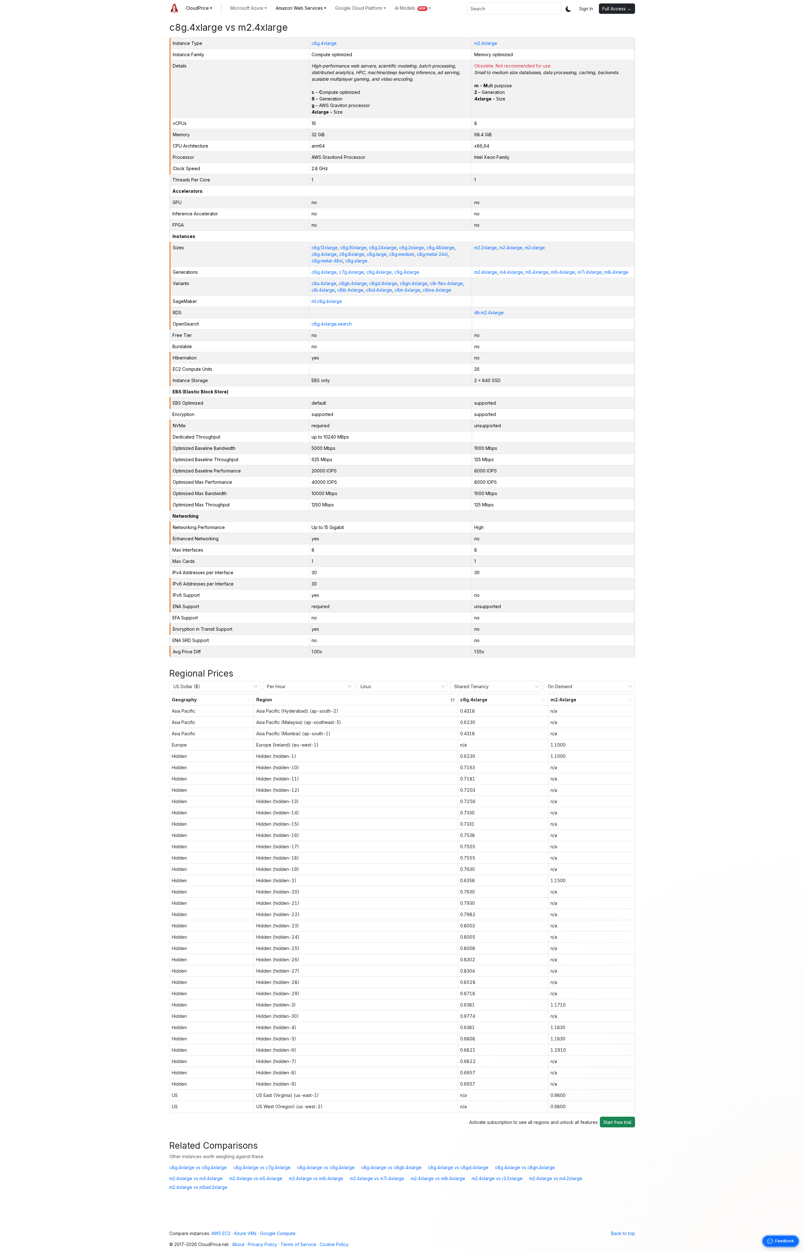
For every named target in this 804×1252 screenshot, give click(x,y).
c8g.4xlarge (324, 43)
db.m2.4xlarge (489, 312)
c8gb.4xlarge (353, 283)
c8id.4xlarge (379, 290)
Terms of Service (298, 1244)
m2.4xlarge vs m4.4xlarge (196, 1178)
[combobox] (514, 8)
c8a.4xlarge (324, 283)
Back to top (623, 1233)
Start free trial (617, 1122)
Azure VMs (245, 1233)
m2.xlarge (535, 247)
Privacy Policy (262, 1244)
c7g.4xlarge (351, 272)
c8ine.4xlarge (437, 290)
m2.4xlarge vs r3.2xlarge (497, 1178)
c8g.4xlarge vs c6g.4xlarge (198, 1167)
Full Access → (616, 8)
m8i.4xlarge (616, 272)
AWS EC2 (221, 1233)
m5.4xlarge (536, 272)
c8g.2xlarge (411, 247)
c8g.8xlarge (351, 254)
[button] (199, 8)
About (238, 1244)
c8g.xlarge (356, 260)
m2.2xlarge (485, 247)
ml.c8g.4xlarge (327, 301)
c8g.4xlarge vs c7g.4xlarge (262, 1167)
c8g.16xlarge (353, 247)
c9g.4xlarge (406, 272)
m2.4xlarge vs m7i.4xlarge (377, 1178)
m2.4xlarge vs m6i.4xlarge (316, 1178)
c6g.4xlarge (324, 272)
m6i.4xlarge (563, 272)
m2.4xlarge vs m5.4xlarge (255, 1178)
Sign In (586, 8)
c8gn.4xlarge (413, 283)
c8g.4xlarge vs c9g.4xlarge (326, 1167)
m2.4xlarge (485, 43)
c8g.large (377, 254)
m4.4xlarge (511, 272)
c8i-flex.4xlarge (446, 283)
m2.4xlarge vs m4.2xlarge (555, 1178)
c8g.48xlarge (440, 247)
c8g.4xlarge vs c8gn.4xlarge (525, 1167)
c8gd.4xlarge (383, 283)
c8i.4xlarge (323, 290)
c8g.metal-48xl (327, 260)
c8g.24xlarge (383, 247)
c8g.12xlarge (325, 247)
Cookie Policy (334, 1244)
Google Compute (278, 1233)
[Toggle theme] (568, 8)
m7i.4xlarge (590, 272)
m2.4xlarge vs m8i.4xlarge (438, 1178)
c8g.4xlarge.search (332, 323)
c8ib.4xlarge (350, 290)
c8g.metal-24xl (432, 254)
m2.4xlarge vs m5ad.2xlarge (198, 1187)
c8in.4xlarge (407, 290)
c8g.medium (401, 254)
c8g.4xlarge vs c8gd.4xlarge (458, 1167)
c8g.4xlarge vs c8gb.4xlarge (391, 1167)
